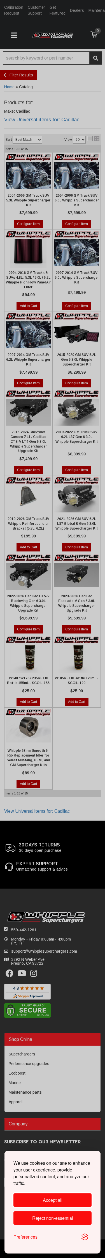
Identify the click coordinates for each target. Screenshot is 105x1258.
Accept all (52, 1200)
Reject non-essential (52, 1218)
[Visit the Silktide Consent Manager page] (85, 1237)
